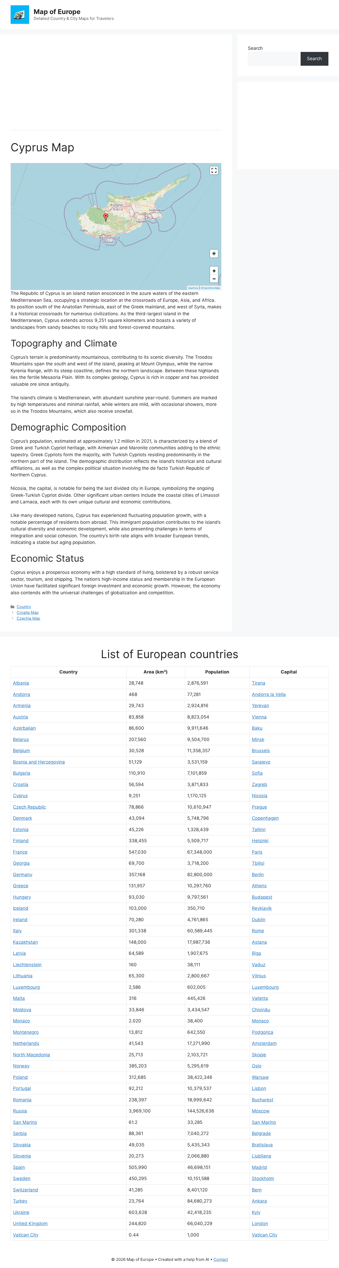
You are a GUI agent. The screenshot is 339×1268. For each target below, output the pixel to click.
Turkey (20, 1201)
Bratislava (262, 1144)
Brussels (261, 750)
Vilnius (259, 975)
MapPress (193, 288)
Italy (17, 930)
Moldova (22, 1009)
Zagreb (259, 784)
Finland (21, 840)
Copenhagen (265, 818)
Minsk (258, 739)
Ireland (20, 919)
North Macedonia (31, 1054)
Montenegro (26, 1032)
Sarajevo (261, 762)
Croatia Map (28, 612)
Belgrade (261, 1133)
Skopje (259, 1054)
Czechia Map (28, 618)
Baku (257, 728)
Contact (220, 1259)
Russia (20, 1111)
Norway (21, 1066)
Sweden (21, 1178)
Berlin (258, 874)
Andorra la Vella (269, 694)
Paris (257, 852)
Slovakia (22, 1144)
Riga (256, 953)
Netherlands (26, 1043)
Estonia (21, 829)
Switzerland (25, 1189)
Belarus (21, 739)
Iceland (20, 908)
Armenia (22, 705)
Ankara (259, 1201)
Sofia (257, 773)
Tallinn (259, 829)
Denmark (22, 818)
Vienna (259, 717)
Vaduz (258, 964)
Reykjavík (262, 908)
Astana (259, 942)
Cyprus (20, 795)
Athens (259, 885)
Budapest (262, 897)
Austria (20, 717)
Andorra (21, 694)
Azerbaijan (24, 728)
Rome (258, 930)
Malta (19, 998)
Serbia (20, 1133)
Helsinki (260, 840)
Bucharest (262, 1099)
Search (255, 48)
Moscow (261, 1111)
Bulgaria (21, 773)
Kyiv (256, 1212)
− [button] (214, 278)
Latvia (19, 953)
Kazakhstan (25, 942)
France (20, 852)
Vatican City (25, 1235)
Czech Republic (29, 807)
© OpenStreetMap (210, 288)
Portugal (22, 1088)
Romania (22, 1099)
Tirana (258, 683)
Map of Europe (57, 12)
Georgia (21, 863)
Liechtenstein (27, 964)
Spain (19, 1167)
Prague (259, 807)
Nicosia (259, 795)
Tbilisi (258, 863)
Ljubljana (261, 1156)
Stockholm (263, 1178)
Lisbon (259, 1088)
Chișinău (261, 1009)
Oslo (256, 1066)
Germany (22, 874)
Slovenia (22, 1156)
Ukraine (21, 1212)
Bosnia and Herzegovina (39, 762)
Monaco (21, 1020)
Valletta (260, 998)
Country (24, 606)
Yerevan (260, 705)
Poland (20, 1077)
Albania (21, 683)
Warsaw (260, 1077)
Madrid (259, 1167)
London (260, 1223)
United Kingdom (30, 1223)
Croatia (20, 784)
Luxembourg (26, 987)
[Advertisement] (116, 82)
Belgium (21, 750)
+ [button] (214, 270)
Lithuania (23, 975)
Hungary (22, 897)
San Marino (25, 1122)
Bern (257, 1189)
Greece (20, 885)
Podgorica (262, 1032)
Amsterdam (264, 1043)
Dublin (258, 919)
